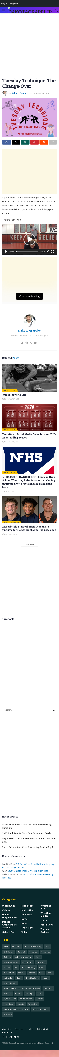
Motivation (27, 910)
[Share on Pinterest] (34, 142)
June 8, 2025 (9, 491)
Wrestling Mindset (46, 914)
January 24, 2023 (41, 93)
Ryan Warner (10, 999)
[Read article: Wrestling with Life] (29, 378)
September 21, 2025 (12, 399)
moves (21, 972)
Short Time (27, 927)
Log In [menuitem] (4, 3)
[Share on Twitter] (16, 142)
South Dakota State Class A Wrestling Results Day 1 (27, 847)
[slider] (27, 251)
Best (48, 946)
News (24, 918)
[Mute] (47, 251)
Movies (31, 972)
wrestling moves (40, 1009)
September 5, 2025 (11, 442)
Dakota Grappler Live (9, 916)
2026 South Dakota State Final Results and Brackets (27, 833)
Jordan (7, 967)
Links (30, 1029)
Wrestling (32, 1004)
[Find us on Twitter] (6, 1037)
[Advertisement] (29, 46)
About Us (6, 1029)
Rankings (29, 993)
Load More (29, 544)
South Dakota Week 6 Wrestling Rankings (28, 870)
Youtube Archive (45, 930)
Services (19, 1029)
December (27, 962)
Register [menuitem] (14, 3)
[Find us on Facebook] (3, 1037)
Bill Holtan (9, 952)
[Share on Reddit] (43, 142)
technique (8, 1004)
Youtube (8, 1014)
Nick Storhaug (32, 978)
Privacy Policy (43, 1029)
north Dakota (10, 983)
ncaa (41, 972)
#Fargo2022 (8, 905)
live (16, 967)
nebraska (8, 978)
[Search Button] (56, 10)
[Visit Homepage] (30, 10)
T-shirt (39, 999)
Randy (18, 993)
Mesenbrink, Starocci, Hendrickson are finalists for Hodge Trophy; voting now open (29, 528)
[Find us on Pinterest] (11, 1037)
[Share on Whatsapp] (25, 142)
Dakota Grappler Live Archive (9, 924)
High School (9, 390)
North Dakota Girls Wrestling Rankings (22, 988)
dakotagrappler (11, 962)
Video (24, 932)
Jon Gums (41, 962)
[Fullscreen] (52, 251)
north (45, 978)
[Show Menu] (3, 10)
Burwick (21, 952)
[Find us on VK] (15, 1037)
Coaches (33, 952)
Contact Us (7, 1032)
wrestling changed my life (16, 1009)
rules (40, 993)
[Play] (6, 251)
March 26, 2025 (10, 534)
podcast (7, 993)
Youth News (47, 924)
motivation (9, 972)
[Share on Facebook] (6, 142)
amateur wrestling (33, 946)
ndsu (50, 972)
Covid (38, 957)
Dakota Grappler (20, 93)
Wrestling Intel (11, 522)
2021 (6, 946)
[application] (29, 239)
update (21, 1004)
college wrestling (23, 957)
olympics (48, 988)
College (6, 910)
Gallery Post (8, 932)
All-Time (16, 946)
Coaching (45, 952)
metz (41, 967)
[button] (29, 239)
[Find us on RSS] (18, 1037)
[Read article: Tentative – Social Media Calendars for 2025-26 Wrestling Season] (29, 417)
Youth (44, 920)
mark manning (28, 967)
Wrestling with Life (14, 394)
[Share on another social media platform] (53, 142)
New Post (26, 914)
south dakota (26, 999)
